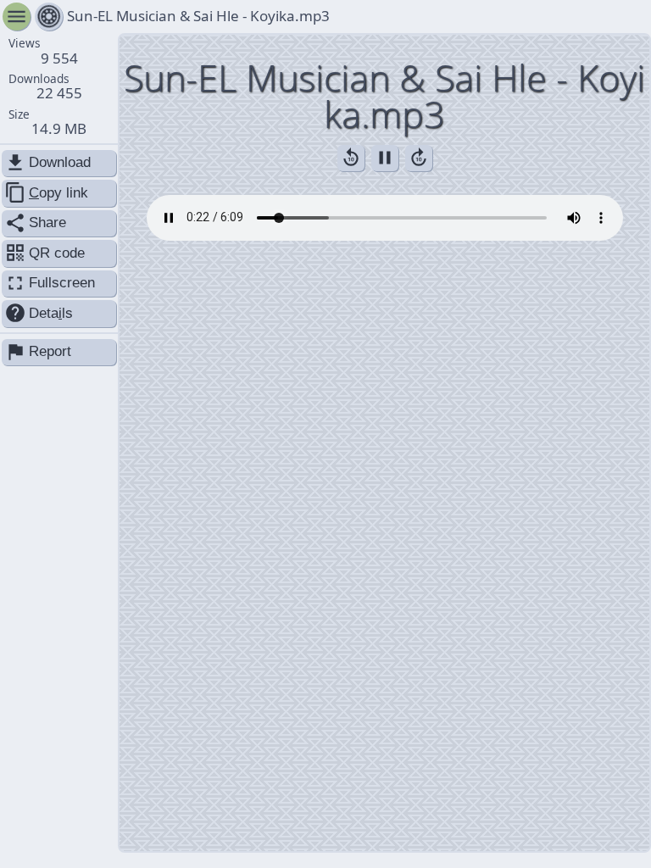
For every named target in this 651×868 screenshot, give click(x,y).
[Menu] (49, 17)
